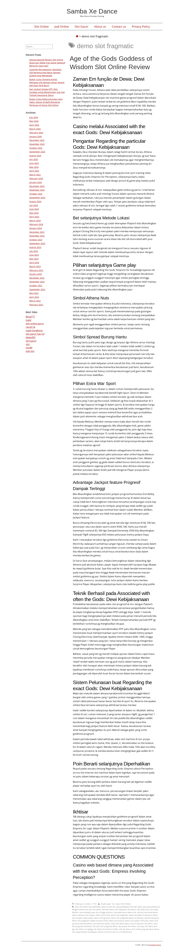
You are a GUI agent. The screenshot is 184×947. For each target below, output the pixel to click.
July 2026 (33, 117)
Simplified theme (155, 945)
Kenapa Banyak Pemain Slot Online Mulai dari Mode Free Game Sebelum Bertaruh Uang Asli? (47, 62)
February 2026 (36, 132)
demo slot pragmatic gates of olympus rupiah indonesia (135, 918)
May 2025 (34, 167)
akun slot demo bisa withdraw (88, 906)
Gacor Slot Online (123, 904)
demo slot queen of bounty (136, 920)
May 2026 (34, 121)
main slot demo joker (120, 923)
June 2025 (34, 163)
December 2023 (36, 232)
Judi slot (30, 351)
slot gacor (31, 340)
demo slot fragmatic (119, 915)
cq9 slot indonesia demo (147, 912)
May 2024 (34, 213)
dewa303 (30, 337)
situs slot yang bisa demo (107, 926)
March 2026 (35, 129)
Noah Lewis (106, 904)
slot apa (140, 926)
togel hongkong (34, 330)
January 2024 (35, 228)
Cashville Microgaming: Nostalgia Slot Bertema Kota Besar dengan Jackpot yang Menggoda (45, 72)
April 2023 (34, 262)
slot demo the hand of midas (106, 929)
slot (28, 344)
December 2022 (36, 278)
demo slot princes (116, 920)
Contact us (119, 26)
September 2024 (37, 197)
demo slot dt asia (102, 915)
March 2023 (35, 266)
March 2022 (35, 300)
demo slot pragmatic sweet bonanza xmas (90, 920)
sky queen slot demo (127, 926)
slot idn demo (125, 929)
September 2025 (37, 151)
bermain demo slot (110, 909)
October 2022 (35, 285)
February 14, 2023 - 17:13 (85, 904)
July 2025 (33, 159)
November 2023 (37, 235)
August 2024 (35, 201)
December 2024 (36, 186)
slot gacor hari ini (35, 334)
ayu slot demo (95, 909)
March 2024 (35, 220)
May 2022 (34, 293)
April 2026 (34, 125)
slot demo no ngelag (84, 929)
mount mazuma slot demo (141, 923)
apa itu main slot (108, 906)
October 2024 (35, 193)
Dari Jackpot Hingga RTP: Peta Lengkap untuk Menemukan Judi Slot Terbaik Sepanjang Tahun (47, 92)
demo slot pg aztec (102, 918)
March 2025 (35, 174)
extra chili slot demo (83, 923)
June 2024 (34, 209)
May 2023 (34, 258)
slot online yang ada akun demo (145, 929)
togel (28, 320)
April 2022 (34, 297)
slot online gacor (35, 323)
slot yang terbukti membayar (84, 932)
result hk (30, 327)
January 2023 (35, 274)
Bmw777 (30, 316)
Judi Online (61, 26)
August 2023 (35, 247)
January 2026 (35, 136)
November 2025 (37, 144)
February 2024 (36, 224)
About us (100, 26)
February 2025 (36, 178)
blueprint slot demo (127, 909)
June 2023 (34, 255)
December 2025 (36, 140)
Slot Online (41, 26)
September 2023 (37, 243)
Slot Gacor (81, 26)
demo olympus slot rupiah (83, 915)
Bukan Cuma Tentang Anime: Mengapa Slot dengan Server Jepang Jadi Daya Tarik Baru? (46, 82)
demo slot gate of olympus (140, 915)
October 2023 (35, 239)
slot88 (29, 347)
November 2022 (37, 281)
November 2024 (37, 190)
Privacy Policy (141, 26)
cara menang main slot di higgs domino (96, 912)
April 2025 (34, 170)
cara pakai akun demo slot (125, 912)
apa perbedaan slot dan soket (129, 906)
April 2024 (34, 216)
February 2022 (36, 304)
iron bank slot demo (101, 923)
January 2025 (35, 182)
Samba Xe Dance (92, 11)
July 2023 (33, 251)
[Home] (77, 36)
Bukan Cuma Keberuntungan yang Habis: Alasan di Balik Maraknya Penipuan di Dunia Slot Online (46, 102)
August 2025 (35, 155)
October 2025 (35, 148)
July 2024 (33, 205)
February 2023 (36, 270)
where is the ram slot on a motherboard (115, 932)
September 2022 (37, 289)
